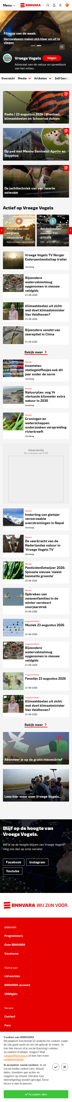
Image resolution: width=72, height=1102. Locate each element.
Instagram (37, 862)
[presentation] (36, 31)
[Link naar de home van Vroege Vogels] (7, 58)
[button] (3, 31)
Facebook (13, 862)
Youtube (12, 871)
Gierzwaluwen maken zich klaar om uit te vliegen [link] (32, 40)
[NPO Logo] (67, 5)
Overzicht (8, 78)
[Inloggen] (60, 5)
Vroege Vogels (28, 58)
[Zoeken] (47, 5)
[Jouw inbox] (54, 5)
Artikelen (40, 78)
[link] (36, 352)
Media (22, 78)
